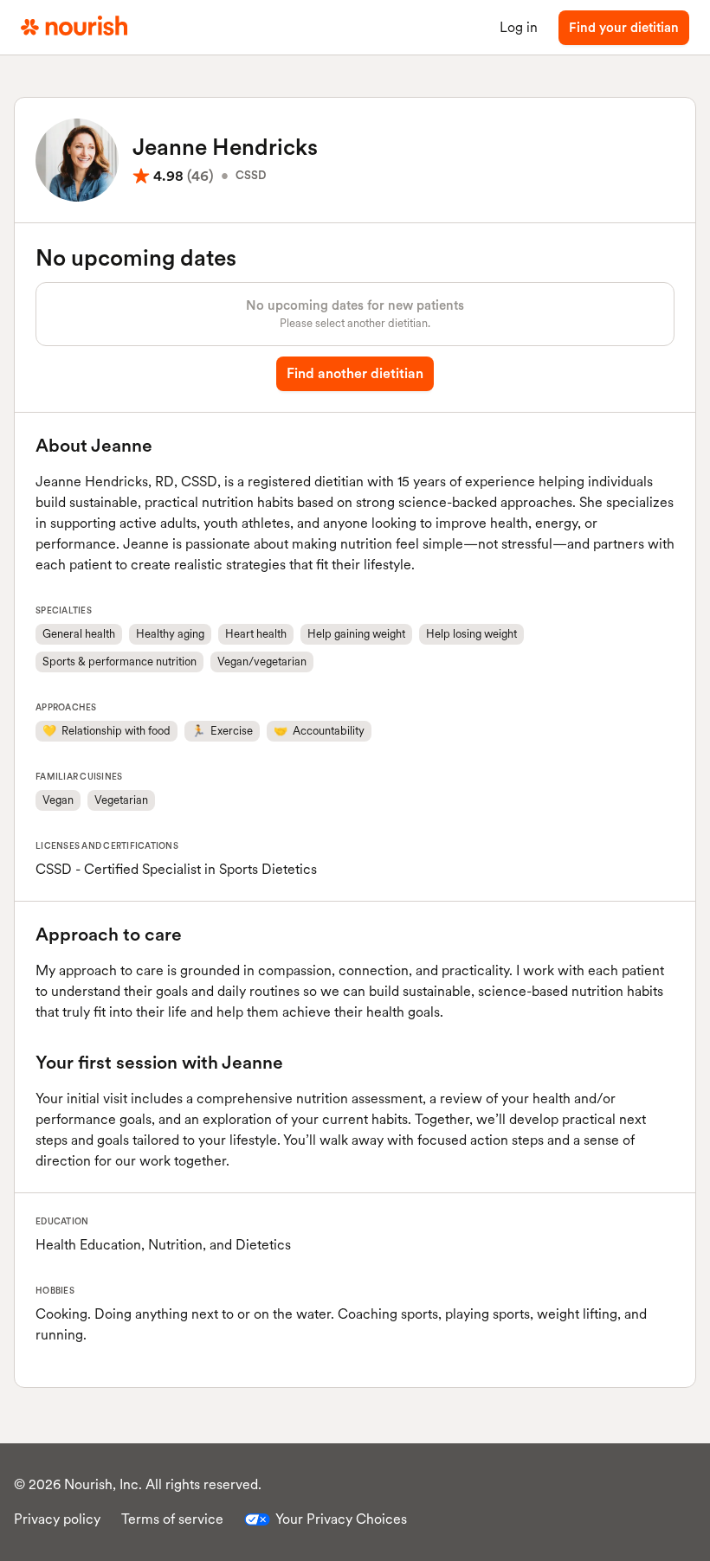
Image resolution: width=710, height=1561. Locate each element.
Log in (519, 27)
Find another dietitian (355, 373)
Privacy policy (57, 1519)
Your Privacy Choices (341, 1519)
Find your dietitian (624, 27)
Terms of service (172, 1519)
